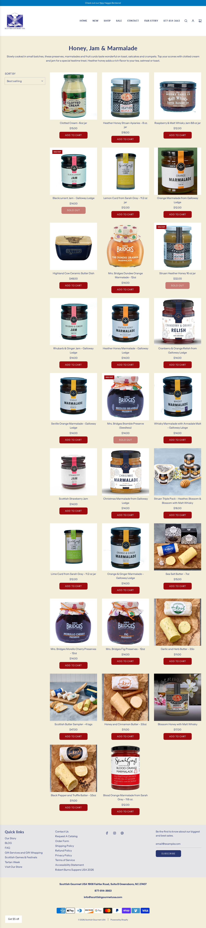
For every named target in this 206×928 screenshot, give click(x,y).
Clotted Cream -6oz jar (73, 123)
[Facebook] (107, 833)
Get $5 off (13, 919)
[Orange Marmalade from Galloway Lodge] (177, 171)
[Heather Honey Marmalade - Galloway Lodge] (125, 321)
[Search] (185, 20)
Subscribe (168, 853)
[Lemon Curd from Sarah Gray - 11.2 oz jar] (125, 171)
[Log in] (193, 20)
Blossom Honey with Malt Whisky (177, 724)
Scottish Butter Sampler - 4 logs (73, 724)
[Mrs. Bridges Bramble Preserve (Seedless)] (125, 396)
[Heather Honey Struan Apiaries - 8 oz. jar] (125, 96)
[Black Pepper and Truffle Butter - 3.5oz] (73, 768)
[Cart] (200, 20)
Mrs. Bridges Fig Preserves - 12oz (125, 649)
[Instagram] (114, 833)
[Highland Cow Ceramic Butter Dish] (73, 246)
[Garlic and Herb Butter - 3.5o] (177, 622)
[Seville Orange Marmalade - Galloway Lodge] (73, 396)
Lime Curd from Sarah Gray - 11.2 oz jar (73, 573)
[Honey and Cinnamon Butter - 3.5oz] (125, 697)
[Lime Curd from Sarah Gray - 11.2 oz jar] (73, 546)
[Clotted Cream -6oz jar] (73, 96)
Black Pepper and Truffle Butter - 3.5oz (73, 795)
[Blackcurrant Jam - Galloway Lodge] (73, 171)
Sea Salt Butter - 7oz (177, 573)
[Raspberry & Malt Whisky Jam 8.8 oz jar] (177, 96)
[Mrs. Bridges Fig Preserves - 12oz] (125, 622)
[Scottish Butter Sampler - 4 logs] (73, 697)
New (102, 3)
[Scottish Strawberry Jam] (73, 471)
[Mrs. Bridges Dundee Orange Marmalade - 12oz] (125, 246)
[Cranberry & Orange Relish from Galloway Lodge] (177, 321)
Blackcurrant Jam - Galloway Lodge (73, 198)
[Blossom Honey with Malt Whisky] (177, 697)
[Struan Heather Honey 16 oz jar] (177, 246)
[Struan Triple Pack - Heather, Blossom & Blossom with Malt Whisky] (177, 471)
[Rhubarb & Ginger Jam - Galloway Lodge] (73, 321)
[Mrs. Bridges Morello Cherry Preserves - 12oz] (73, 622)
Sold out (73, 210)
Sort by (10, 73)
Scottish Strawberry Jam (73, 498)
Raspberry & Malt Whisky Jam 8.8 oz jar (177, 123)
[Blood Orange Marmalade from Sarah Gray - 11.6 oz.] (125, 768)
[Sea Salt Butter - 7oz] (177, 546)
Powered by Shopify (119, 919)
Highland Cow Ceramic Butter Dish (73, 273)
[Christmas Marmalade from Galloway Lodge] (125, 471)
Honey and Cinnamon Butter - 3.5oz (125, 724)
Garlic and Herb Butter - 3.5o (177, 649)
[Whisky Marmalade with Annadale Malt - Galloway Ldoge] (177, 396)
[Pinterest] (122, 833)
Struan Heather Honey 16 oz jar (177, 273)
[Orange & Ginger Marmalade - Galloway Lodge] (125, 546)
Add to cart (73, 135)
